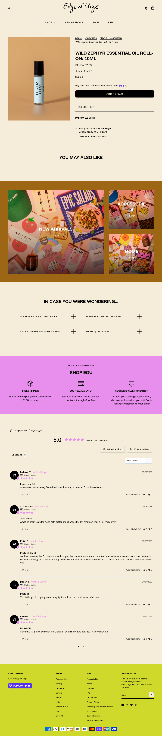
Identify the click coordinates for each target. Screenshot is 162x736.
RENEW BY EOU (84, 65)
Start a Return (93, 716)
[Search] (9, 8)
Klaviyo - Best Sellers (111, 38)
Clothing (60, 688)
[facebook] (122, 705)
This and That (62, 706)
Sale (58, 711)
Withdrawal (92, 711)
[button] (145, 494)
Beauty (59, 683)
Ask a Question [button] (114, 449)
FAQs (89, 693)
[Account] (146, 8)
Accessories (61, 679)
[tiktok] (136, 705)
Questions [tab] (17, 454)
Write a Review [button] (141, 449)
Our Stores (92, 697)
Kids (58, 702)
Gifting (59, 693)
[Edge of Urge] (81, 8)
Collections (91, 38)
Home (78, 38)
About (89, 683)
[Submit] (151, 694)
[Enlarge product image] (39, 78)
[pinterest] (131, 705)
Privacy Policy (93, 702)
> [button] (89, 646)
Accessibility (92, 679)
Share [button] (27, 494)
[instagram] (127, 705)
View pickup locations (92, 136)
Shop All (59, 716)
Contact (90, 688)
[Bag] (152, 8)
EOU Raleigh (104, 128)
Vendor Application (95, 720)
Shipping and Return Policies (100, 706)
